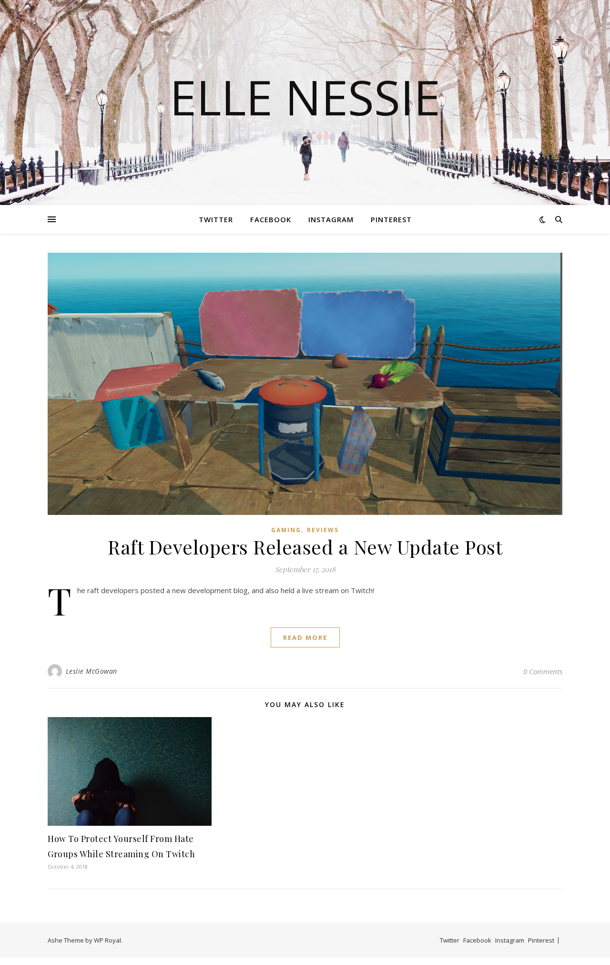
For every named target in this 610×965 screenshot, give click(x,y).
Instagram (331, 219)
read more (305, 637)
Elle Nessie (305, 97)
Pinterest (391, 219)
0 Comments (542, 671)
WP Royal (107, 940)
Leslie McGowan (91, 671)
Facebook (270, 219)
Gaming (286, 530)
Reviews (323, 530)
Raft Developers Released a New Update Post (305, 546)
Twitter (216, 219)
